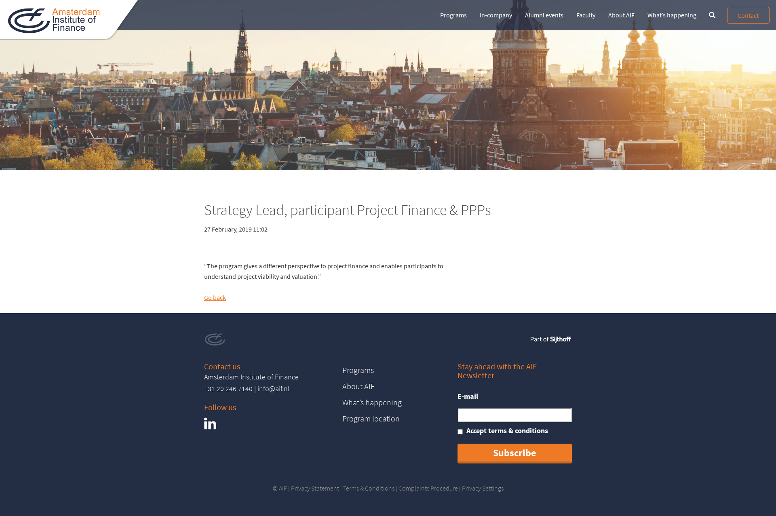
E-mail (468, 396)
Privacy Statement (315, 488)
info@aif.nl (273, 388)
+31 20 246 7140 (228, 388)
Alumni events (544, 15)
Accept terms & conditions (507, 430)
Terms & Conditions (368, 488)
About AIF (621, 15)
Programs (453, 15)
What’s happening (671, 15)
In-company (496, 15)
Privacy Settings (483, 488)
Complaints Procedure (428, 488)
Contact (748, 15)
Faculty (585, 15)
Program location (371, 418)
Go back (215, 297)
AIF (283, 488)
